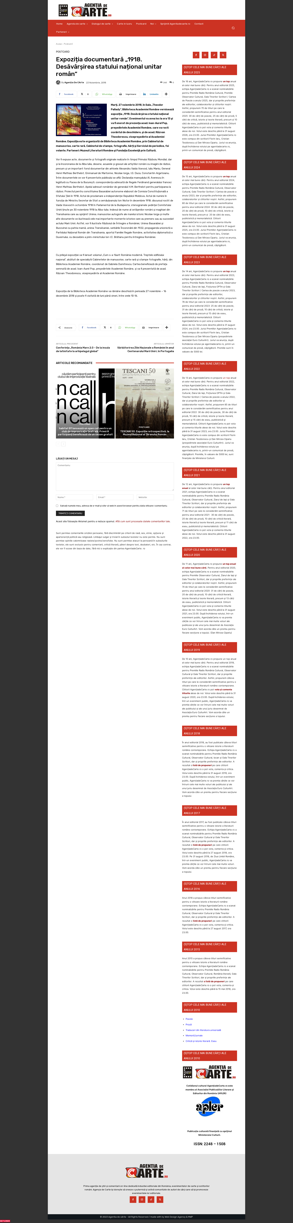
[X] (223, 55)
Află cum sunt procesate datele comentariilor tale (142, 521)
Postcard (68, 43)
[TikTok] (214, 55)
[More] (166, 94)
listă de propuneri (202, 765)
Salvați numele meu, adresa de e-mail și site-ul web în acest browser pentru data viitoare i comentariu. (114, 505)
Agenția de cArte (74, 82)
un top (226, 81)
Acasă (59, 43)
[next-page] (63, 444)
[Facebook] (196, 55)
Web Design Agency (175, 1217)
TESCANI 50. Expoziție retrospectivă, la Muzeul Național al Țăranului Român (144, 433)
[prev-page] (58, 444)
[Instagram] (205, 55)
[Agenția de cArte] (58, 82)
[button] (233, 28)
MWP (190, 1217)
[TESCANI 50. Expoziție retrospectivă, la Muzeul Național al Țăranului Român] (144, 403)
